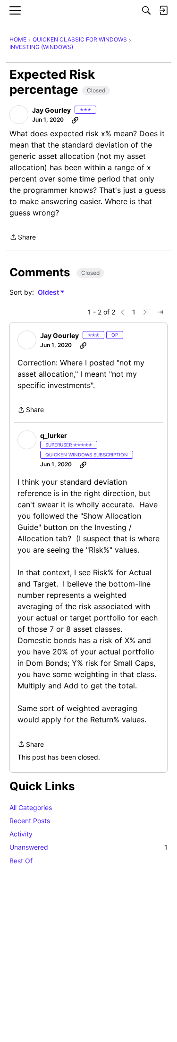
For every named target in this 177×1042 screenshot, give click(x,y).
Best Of (21, 861)
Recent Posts (29, 821)
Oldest (49, 292)
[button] (18, 114)
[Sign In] (163, 10)
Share (22, 238)
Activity (21, 834)
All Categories (30, 807)
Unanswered (88, 847)
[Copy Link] (75, 120)
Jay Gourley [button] (51, 110)
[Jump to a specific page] (160, 312)
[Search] (146, 10)
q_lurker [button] (53, 435)
